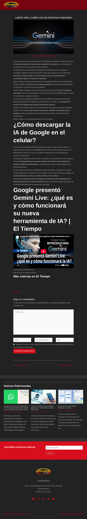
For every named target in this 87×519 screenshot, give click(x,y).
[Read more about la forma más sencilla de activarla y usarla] (70, 396)
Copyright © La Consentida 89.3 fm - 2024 (17, 514)
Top (54, 5)
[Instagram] (38, 499)
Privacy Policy (77, 5)
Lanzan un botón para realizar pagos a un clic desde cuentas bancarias (42, 407)
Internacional (50, 56)
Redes (60, 5)
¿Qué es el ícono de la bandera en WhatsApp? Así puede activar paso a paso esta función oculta (16, 407)
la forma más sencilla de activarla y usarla (67, 407)
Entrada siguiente (66, 365)
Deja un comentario (38, 56)
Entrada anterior (20, 365)
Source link (17, 293)
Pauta (68, 5)
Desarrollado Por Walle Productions (72, 514)
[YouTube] (53, 499)
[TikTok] (48, 499)
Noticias (47, 5)
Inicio (39, 5)
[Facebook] (33, 499)
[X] (43, 499)
